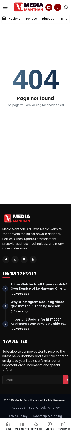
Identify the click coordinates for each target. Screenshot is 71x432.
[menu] (5, 7)
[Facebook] (5, 259)
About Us (18, 408)
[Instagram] (24, 259)
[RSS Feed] (33, 259)
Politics (31, 19)
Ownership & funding (46, 416)
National (15, 19)
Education (49, 19)
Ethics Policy (18, 416)
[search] (66, 7)
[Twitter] (15, 259)
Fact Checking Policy (44, 408)
